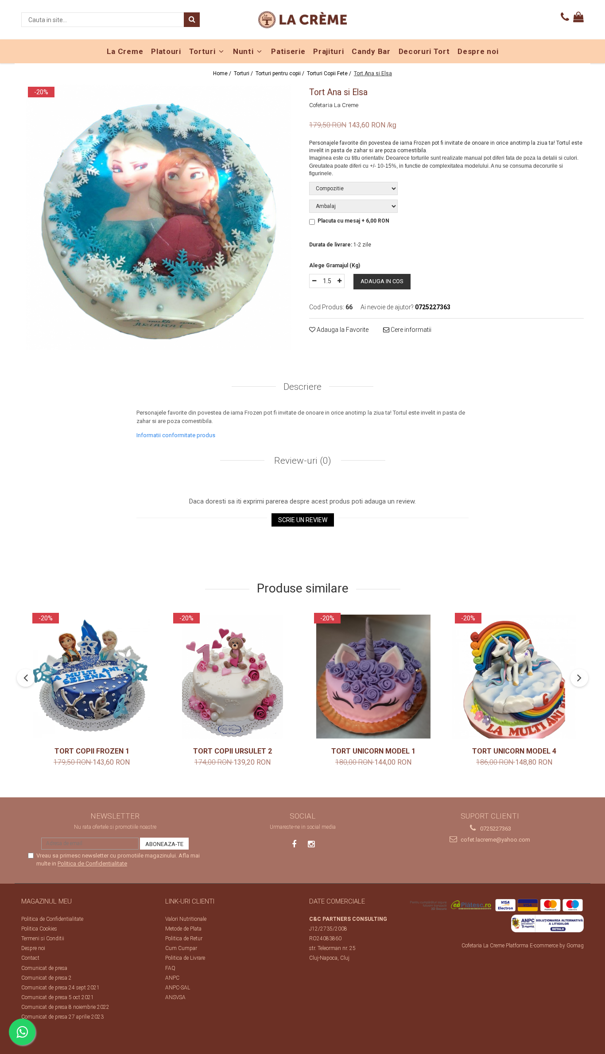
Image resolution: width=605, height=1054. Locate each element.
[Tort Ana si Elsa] (158, 217)
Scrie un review (302, 519)
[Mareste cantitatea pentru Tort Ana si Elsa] (340, 281)
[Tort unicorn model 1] (373, 676)
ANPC (172, 978)
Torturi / (244, 73)
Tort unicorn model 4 (514, 751)
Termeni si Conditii (42, 938)
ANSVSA (175, 997)
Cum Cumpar (181, 948)
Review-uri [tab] (301, 460)
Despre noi (33, 948)
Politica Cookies (39, 929)
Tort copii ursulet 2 (232, 751)
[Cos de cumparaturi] (578, 17)
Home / (223, 73)
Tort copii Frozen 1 (91, 751)
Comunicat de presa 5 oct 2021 (57, 997)
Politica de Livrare (185, 958)
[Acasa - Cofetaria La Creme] (302, 19)
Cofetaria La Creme (333, 105)
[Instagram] (311, 844)
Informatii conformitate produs (175, 435)
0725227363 (495, 828)
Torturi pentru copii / (281, 73)
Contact (30, 958)
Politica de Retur (183, 938)
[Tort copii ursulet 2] (233, 676)
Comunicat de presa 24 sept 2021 (60, 988)
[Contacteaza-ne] (565, 17)
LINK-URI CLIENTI (189, 901)
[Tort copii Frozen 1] (92, 676)
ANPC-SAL (177, 988)
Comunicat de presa (44, 968)
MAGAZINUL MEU (46, 901)
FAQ (170, 968)
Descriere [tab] (302, 386)
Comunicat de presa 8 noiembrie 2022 (65, 1007)
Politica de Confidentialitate (92, 863)
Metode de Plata (183, 929)
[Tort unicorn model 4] (514, 676)
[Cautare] (192, 19)
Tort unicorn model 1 (373, 751)
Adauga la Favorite (341, 329)
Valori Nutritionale (185, 919)
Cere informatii (410, 329)
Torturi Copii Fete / (330, 73)
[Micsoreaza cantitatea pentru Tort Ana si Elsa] (314, 281)
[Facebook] (294, 844)
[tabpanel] (158, 217)
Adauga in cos (382, 281)
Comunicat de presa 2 (46, 978)
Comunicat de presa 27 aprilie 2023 (62, 1017)
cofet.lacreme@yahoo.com (494, 839)
